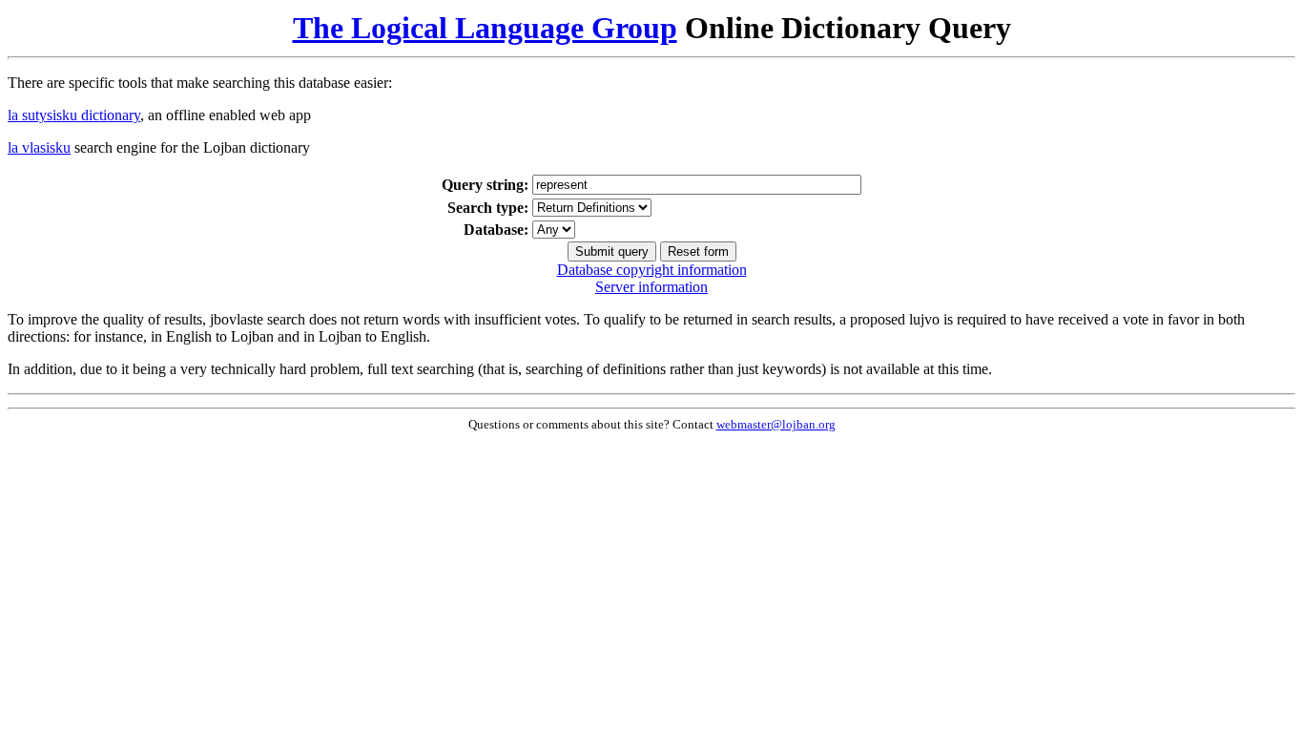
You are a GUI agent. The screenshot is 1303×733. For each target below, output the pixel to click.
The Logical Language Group (485, 27)
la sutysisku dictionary (74, 115)
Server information (651, 287)
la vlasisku (39, 147)
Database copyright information (652, 270)
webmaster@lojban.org (776, 424)
